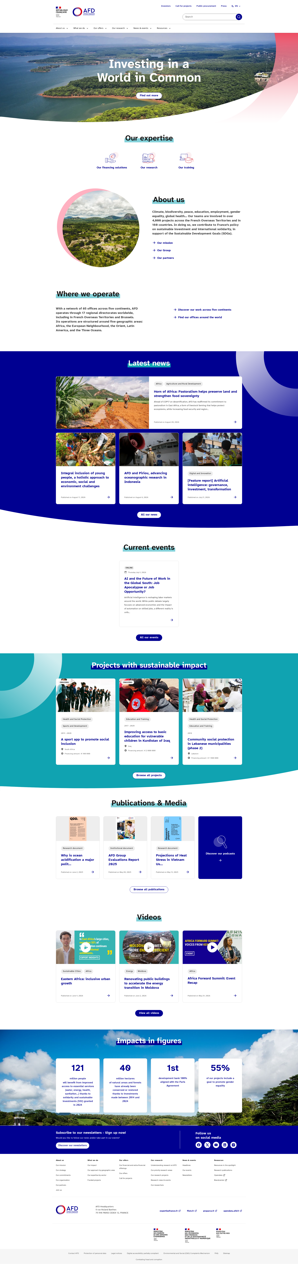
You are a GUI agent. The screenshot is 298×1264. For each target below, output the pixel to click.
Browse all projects (149, 775)
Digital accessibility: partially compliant (143, 1253)
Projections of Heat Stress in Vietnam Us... (171, 860)
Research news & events (161, 1180)
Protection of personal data (95, 1253)
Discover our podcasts (220, 853)
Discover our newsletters (72, 1145)
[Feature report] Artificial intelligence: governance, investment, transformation (209, 485)
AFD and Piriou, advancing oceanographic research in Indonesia (145, 477)
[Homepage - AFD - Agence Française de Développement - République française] (74, 1209)
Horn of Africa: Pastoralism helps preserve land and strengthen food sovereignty (195, 394)
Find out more (149, 95)
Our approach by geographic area (101, 1170)
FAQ (216, 1253)
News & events (140, 28)
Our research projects (159, 1175)
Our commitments (63, 1175)
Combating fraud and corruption (149, 1260)
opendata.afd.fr (231, 1211)
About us (60, 28)
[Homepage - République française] (91, 12)
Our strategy (61, 1170)
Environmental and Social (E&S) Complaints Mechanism (187, 1253)
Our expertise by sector (97, 1175)
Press (224, 6)
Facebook (199, 1145)
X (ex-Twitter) (207, 1145)
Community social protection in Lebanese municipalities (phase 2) (211, 744)
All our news (149, 514)
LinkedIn (225, 1145)
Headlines (187, 1165)
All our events (149, 637)
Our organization (63, 1180)
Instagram (233, 1145)
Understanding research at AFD (164, 1165)
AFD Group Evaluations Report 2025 (123, 860)
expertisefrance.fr (169, 1211)
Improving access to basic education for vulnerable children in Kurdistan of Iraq (147, 736)
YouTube (216, 1145)
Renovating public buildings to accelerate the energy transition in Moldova (147, 983)
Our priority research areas (161, 1170)
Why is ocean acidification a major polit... (77, 860)
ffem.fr (190, 1211)
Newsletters (187, 1175)
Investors (166, 6)
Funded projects (94, 1180)
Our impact (92, 1165)
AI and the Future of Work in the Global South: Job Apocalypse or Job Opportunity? (147, 585)
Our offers (98, 28)
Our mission (165, 243)
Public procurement (206, 6)
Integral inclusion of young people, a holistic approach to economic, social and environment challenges (85, 479)
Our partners (165, 258)
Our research (118, 28)
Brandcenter (219, 1180)
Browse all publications (149, 889)
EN (236, 6)
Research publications (223, 1170)
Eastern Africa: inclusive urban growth (85, 981)
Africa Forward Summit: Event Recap (211, 981)
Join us (59, 1190)
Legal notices (116, 1253)
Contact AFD (73, 1253)
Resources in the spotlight (225, 1165)
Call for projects (184, 6)
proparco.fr (208, 1211)
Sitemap (226, 1253)
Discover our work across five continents (204, 309)
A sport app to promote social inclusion (85, 742)
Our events (187, 1170)
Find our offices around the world (200, 317)
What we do (79, 28)
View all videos (149, 1013)
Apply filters (239, 17)
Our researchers (157, 1185)
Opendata (218, 1175)
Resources (162, 28)
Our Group (164, 250)
